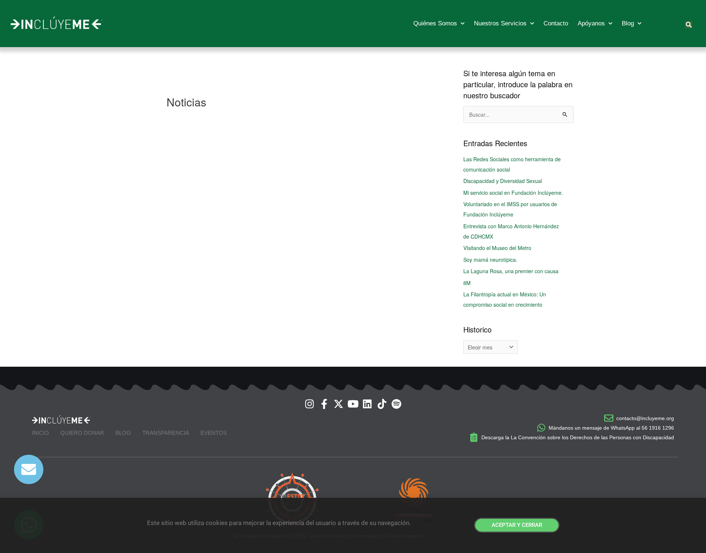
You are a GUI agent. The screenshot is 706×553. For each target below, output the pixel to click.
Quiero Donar (82, 433)
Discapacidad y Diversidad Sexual (502, 180)
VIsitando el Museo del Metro (497, 247)
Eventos (213, 433)
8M (467, 282)
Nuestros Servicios (500, 23)
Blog (628, 23)
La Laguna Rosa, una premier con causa (511, 271)
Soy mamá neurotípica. (490, 259)
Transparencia (165, 433)
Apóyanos (591, 23)
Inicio (40, 433)
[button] (688, 24)
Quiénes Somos (435, 23)
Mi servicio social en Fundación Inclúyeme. (513, 192)
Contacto (555, 23)
